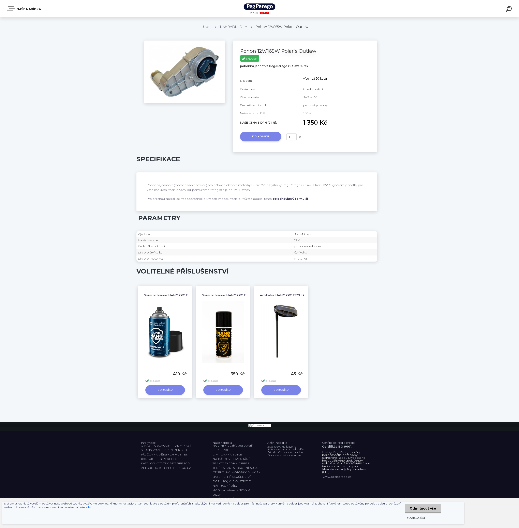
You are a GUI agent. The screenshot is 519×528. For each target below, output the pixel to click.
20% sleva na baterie (281, 446)
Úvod (207, 27)
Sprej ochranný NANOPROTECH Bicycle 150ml (238, 295)
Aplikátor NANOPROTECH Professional (291, 295)
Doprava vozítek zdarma (284, 455)
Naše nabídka (28, 9)
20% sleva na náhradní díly (285, 449)
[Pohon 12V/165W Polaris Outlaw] (184, 42)
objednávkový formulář (290, 199)
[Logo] (259, 8)
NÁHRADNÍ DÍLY (233, 27)
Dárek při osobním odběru (286, 452)
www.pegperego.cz (337, 476)
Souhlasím (416, 517)
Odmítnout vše (423, 508)
